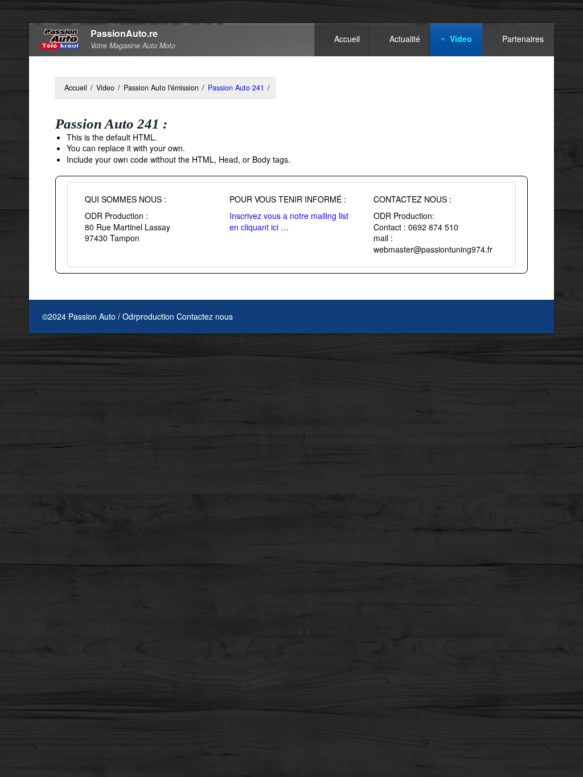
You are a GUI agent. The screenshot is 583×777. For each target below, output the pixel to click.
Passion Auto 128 (479, 189)
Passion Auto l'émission (161, 87)
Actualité (404, 38)
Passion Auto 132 (479, 266)
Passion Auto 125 (479, 132)
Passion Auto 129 (479, 208)
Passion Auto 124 (479, 113)
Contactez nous (204, 316)
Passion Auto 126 (479, 151)
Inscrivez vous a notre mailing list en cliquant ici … (288, 221)
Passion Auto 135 (479, 323)
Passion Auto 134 (479, 304)
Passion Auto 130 (479, 228)
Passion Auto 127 (479, 170)
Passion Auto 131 (479, 247)
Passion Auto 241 (236, 87)
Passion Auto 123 (479, 94)
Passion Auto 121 (479, 55)
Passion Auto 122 (479, 75)
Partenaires (523, 38)
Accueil (347, 38)
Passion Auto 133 (479, 285)
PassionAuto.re (124, 34)
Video (105, 87)
